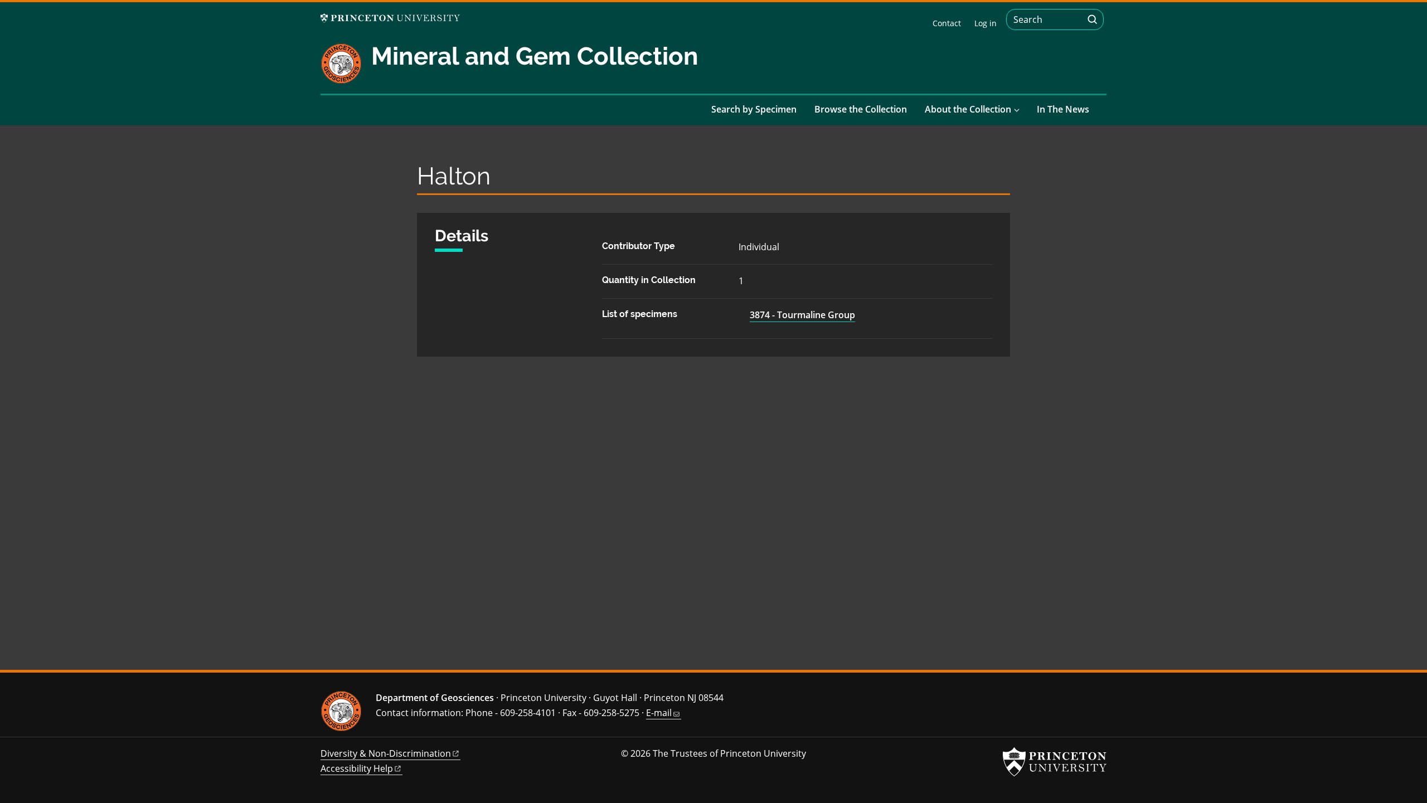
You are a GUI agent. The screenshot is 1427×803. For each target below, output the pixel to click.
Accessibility (357, 768)
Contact (947, 23)
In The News (1063, 109)
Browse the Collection (860, 109)
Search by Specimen (754, 109)
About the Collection (968, 109)
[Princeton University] (390, 18)
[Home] (346, 68)
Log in (985, 23)
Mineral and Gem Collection (534, 56)
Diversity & (386, 753)
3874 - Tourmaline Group (802, 315)
